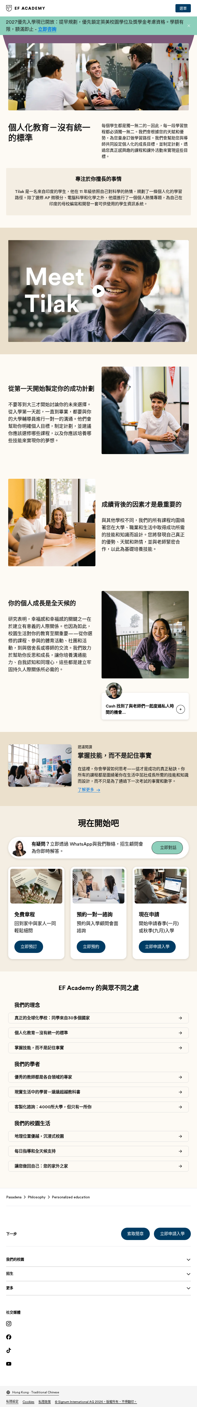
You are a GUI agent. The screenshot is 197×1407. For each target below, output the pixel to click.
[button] (189, 26)
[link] (25, 8)
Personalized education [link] (71, 1197)
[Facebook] (98, 1337)
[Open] (180, 709)
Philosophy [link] (37, 1197)
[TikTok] (98, 1350)
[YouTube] (98, 1363)
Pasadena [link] (14, 1197)
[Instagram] (98, 1323)
